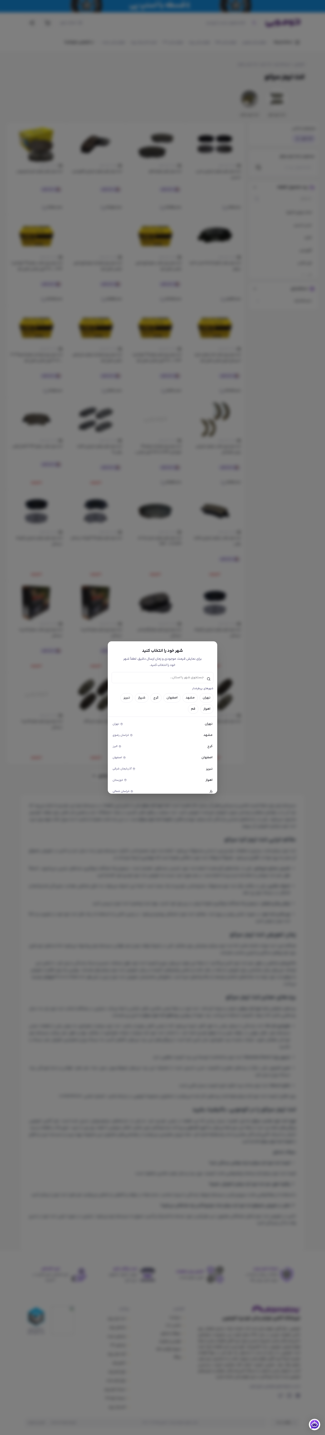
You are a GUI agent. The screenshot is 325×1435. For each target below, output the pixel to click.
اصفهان (172, 697)
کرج (155, 697)
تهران (206, 697)
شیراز (141, 697)
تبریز (126, 697)
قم (193, 709)
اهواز (206, 709)
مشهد (190, 697)
